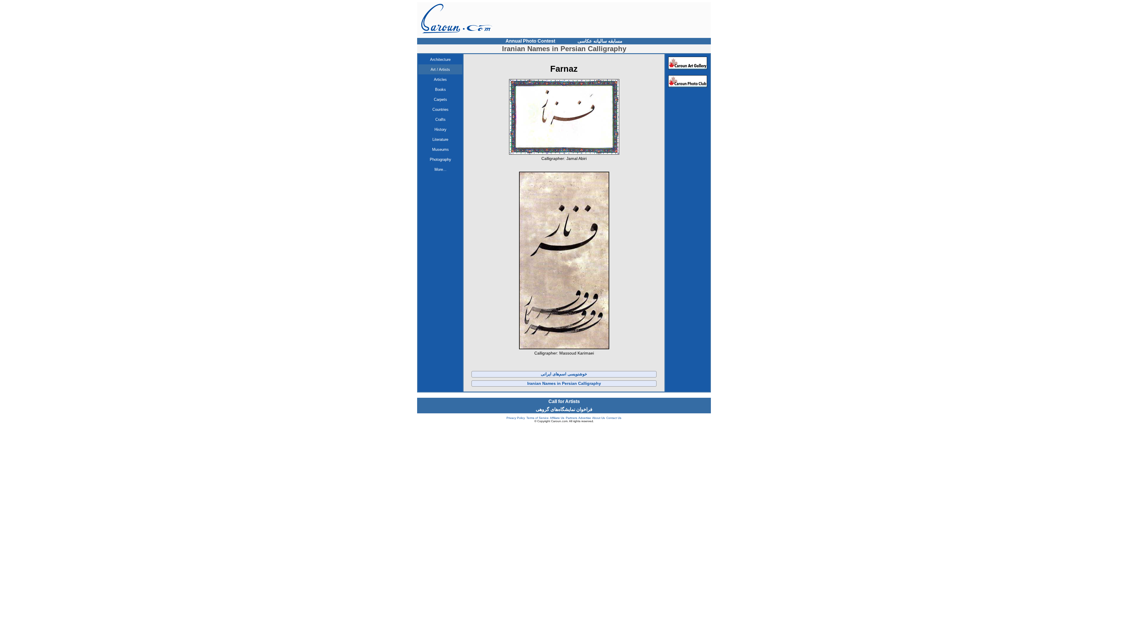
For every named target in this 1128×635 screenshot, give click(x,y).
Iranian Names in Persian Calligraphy (564, 383)
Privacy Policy (515, 418)
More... (440, 169)
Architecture (440, 59)
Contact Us (613, 418)
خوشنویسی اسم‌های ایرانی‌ (564, 374)
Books (440, 89)
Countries (440, 109)
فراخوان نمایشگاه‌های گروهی (564, 409)
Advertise (584, 418)
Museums (440, 149)
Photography (440, 159)
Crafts (440, 119)
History (440, 129)
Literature (440, 139)
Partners (571, 418)
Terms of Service (537, 418)
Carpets (440, 99)
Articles (440, 79)
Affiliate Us (557, 418)
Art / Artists (440, 69)
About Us (598, 418)
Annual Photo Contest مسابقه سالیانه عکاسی (564, 41)
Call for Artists (564, 401)
